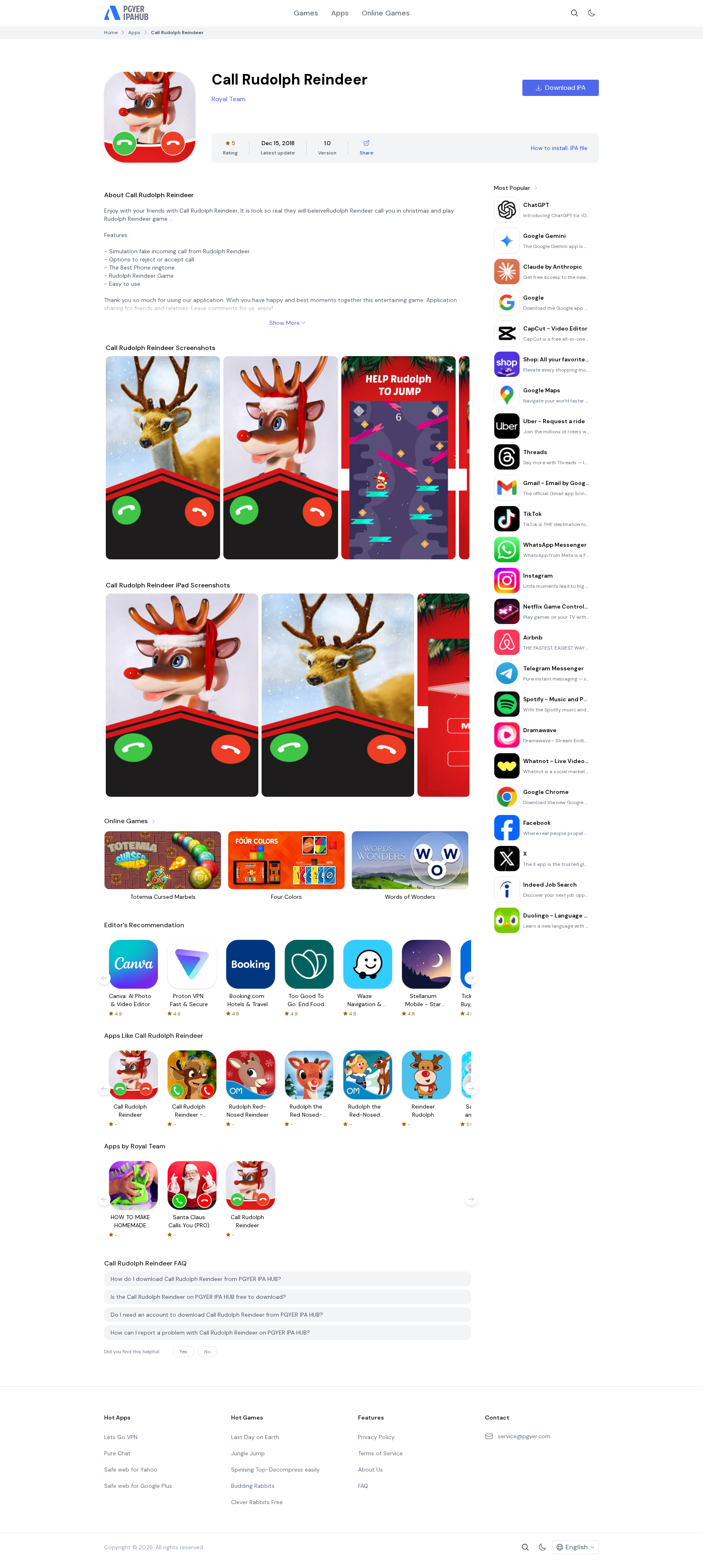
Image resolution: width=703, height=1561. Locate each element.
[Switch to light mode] (591, 13)
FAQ (363, 1485)
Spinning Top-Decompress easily (275, 1469)
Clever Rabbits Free (257, 1502)
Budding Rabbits (253, 1485)
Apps (340, 13)
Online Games (386, 13)
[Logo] (126, 13)
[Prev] (119, 457)
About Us (370, 1469)
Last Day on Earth (255, 1437)
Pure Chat (117, 1453)
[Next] (455, 457)
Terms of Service (380, 1453)
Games (306, 13)
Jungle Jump (248, 1453)
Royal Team (228, 99)
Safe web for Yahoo (130, 1469)
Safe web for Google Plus (138, 1485)
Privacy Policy (376, 1437)
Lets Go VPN (121, 1437)
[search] (574, 13)
